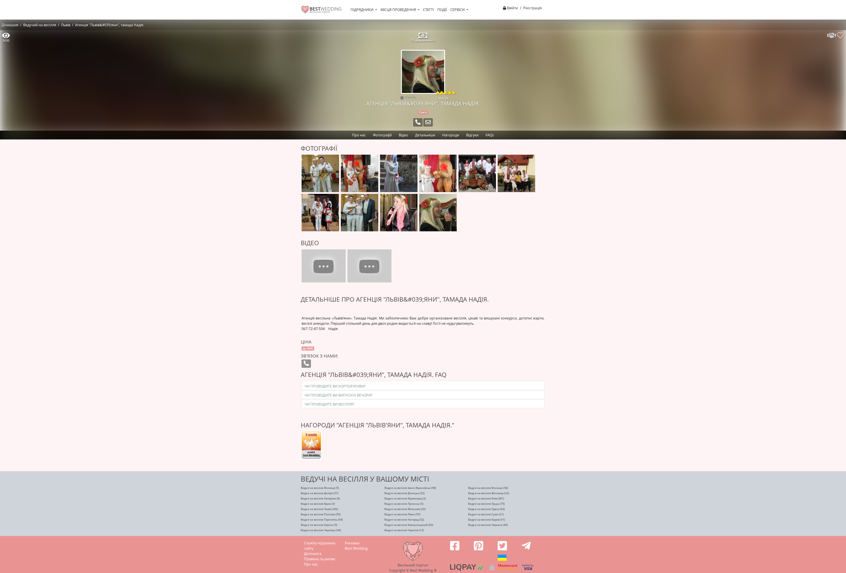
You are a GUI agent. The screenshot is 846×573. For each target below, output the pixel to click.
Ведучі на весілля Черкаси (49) (488, 525)
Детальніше (425, 135)
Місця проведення (398, 9)
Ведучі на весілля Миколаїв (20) (405, 509)
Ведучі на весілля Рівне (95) (402, 514)
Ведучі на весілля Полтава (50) (321, 514)
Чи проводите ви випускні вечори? (338, 395)
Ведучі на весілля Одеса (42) (486, 509)
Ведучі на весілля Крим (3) (318, 504)
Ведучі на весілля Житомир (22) (488, 493)
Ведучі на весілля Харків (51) (486, 519)
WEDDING (326, 9)
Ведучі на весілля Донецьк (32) (404, 493)
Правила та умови (319, 558)
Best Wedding (356, 548)
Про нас (311, 564)
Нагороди (450, 135)
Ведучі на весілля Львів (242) (319, 509)
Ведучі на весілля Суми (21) (486, 514)
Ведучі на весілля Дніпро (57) (319, 493)
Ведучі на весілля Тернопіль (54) (322, 519)
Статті (428, 9)
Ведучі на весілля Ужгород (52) (404, 519)
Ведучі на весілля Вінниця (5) (320, 488)
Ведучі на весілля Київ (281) (486, 498)
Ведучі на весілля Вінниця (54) (488, 488)
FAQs (490, 135)
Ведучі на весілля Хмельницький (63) (408, 525)
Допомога (312, 553)
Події (442, 9)
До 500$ (308, 348)
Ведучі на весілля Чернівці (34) (321, 530)
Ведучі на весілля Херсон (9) (319, 525)
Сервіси (458, 9)
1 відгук (442, 97)
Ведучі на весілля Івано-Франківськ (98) (410, 488)
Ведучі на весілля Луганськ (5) (403, 504)
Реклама (352, 543)
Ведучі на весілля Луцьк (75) (486, 504)
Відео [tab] (403, 135)
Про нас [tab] (359, 135)
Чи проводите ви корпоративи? (335, 386)
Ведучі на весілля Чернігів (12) (404, 530)
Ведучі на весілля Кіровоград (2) (405, 498)
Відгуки (472, 135)
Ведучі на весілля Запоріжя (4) (320, 498)
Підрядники (362, 9)
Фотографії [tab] (382, 135)
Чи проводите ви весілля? (329, 404)
